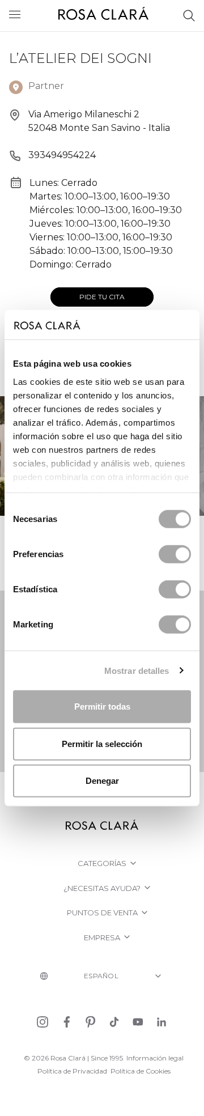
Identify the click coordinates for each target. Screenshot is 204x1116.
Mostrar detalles (136, 670)
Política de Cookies (140, 1071)
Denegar (102, 781)
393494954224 (62, 155)
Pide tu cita (102, 296)
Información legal (155, 1058)
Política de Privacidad (72, 1071)
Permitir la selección (102, 743)
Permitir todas (102, 706)
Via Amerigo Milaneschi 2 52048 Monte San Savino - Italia (99, 121)
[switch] (175, 554)
